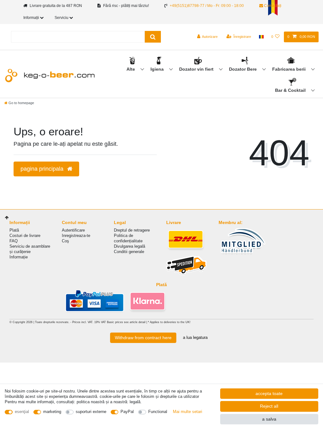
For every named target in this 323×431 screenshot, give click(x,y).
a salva (269, 419)
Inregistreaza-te (76, 235)
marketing (52, 411)
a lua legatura (195, 337)
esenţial (22, 411)
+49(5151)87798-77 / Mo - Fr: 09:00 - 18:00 (207, 5)
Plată (14, 230)
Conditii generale (129, 251)
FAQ (13, 241)
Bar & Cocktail (291, 90)
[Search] (153, 37)
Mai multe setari (187, 411)
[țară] (261, 37)
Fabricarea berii (289, 69)
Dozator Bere (243, 69)
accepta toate (269, 393)
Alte (131, 69)
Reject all (269, 406)
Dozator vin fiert (197, 69)
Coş (65, 241)
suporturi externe (91, 411)
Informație (18, 257)
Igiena (157, 69)
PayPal (127, 411)
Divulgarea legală (129, 246)
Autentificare (73, 230)
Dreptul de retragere (132, 230)
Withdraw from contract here (143, 337)
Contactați (272, 5)
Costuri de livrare (24, 235)
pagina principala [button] (43, 169)
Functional (157, 411)
